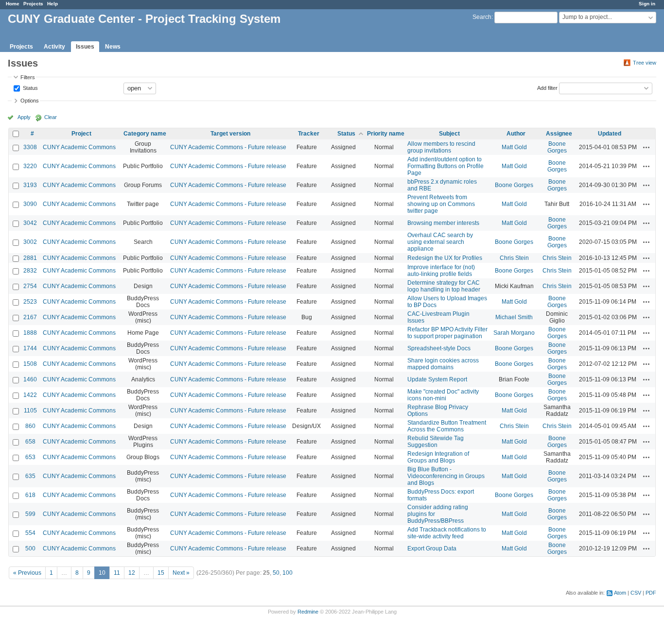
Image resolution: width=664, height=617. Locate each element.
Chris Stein (514, 258)
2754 (30, 286)
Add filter (547, 87)
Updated (609, 133)
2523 (30, 301)
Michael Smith (514, 317)
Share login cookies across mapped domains (443, 364)
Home (12, 3)
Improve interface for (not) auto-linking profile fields (441, 270)
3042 (30, 223)
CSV (635, 593)
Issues (85, 46)
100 (287, 572)
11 (117, 572)
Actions (646, 147)
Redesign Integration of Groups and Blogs (438, 457)
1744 (30, 348)
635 (30, 476)
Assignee (559, 133)
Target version (230, 133)
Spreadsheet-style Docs (439, 348)
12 (131, 572)
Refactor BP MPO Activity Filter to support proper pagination (447, 333)
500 (30, 548)
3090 (30, 204)
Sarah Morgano (514, 332)
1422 (30, 395)
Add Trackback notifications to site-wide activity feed (446, 533)
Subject (449, 133)
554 (30, 533)
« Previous (27, 572)
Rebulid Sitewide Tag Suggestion (435, 441)
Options (29, 100)
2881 (30, 258)
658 (30, 441)
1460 (30, 379)
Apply (24, 117)
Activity (54, 46)
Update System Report (437, 379)
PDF (651, 593)
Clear (50, 117)
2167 (30, 317)
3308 (30, 147)
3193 (30, 185)
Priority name (385, 133)
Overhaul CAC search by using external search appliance (440, 242)
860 (30, 426)
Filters (27, 77)
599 (30, 514)
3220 (30, 166)
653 (30, 457)
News (113, 46)
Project (81, 133)
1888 (30, 332)
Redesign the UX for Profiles (444, 258)
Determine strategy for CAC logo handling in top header (443, 286)
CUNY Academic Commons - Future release (228, 147)
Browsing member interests (443, 223)
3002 (30, 242)
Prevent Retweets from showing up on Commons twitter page (441, 204)
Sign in (647, 3)
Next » (181, 572)
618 (30, 495)
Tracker (308, 133)
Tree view (644, 63)
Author (516, 133)
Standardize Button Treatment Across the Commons (446, 426)
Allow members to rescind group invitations (441, 147)
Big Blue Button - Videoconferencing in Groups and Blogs (446, 476)
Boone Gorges (557, 147)
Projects (33, 3)
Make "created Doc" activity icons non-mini (443, 395)
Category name (144, 133)
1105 (30, 410)
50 (276, 572)
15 (160, 572)
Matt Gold (514, 147)
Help (52, 3)
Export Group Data (431, 548)
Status (29, 87)
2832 (30, 270)
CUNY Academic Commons (79, 147)
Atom (620, 593)
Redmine (307, 612)
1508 (30, 363)
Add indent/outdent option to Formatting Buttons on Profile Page (445, 166)
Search (481, 17)
